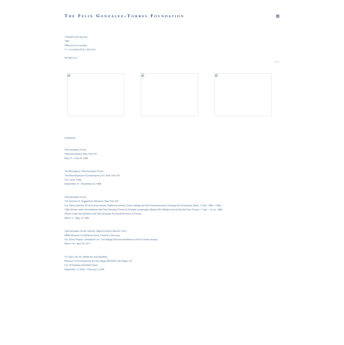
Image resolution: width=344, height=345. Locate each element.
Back (277, 61)
